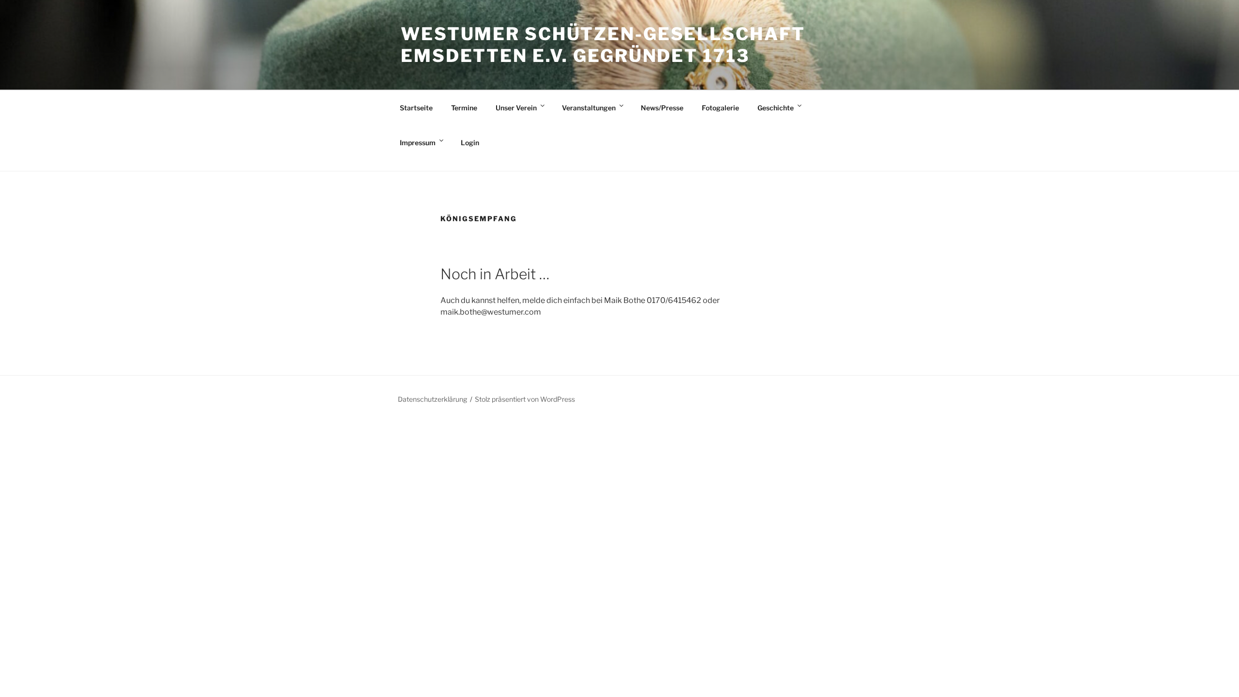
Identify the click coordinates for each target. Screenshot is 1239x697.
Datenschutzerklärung (432, 399)
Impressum (418, 142)
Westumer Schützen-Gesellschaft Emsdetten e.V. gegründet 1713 (603, 44)
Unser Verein (516, 108)
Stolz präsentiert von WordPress (525, 399)
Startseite (416, 108)
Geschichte (775, 108)
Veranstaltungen (589, 108)
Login (470, 142)
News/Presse (662, 108)
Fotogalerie (720, 108)
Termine (464, 108)
